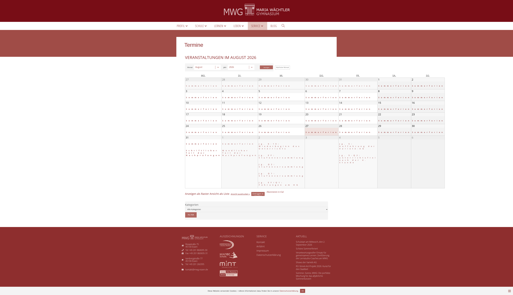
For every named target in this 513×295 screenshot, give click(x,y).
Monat (190, 67)
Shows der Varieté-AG (306, 262)
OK (302, 291)
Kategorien (191, 204)
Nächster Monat (282, 67)
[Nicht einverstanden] (509, 291)
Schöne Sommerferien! (307, 248)
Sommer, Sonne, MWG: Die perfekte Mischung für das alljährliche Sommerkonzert (313, 276)
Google (257, 194)
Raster (197, 193)
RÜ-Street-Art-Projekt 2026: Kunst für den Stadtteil (313, 268)
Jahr (224, 67)
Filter (189, 214)
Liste (219, 193)
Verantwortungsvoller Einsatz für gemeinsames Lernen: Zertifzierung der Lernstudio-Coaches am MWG (312, 255)
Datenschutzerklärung (289, 291)
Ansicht (239, 194)
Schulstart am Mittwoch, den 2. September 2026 (310, 243)
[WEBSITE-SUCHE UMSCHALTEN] (283, 26)
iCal (275, 192)
